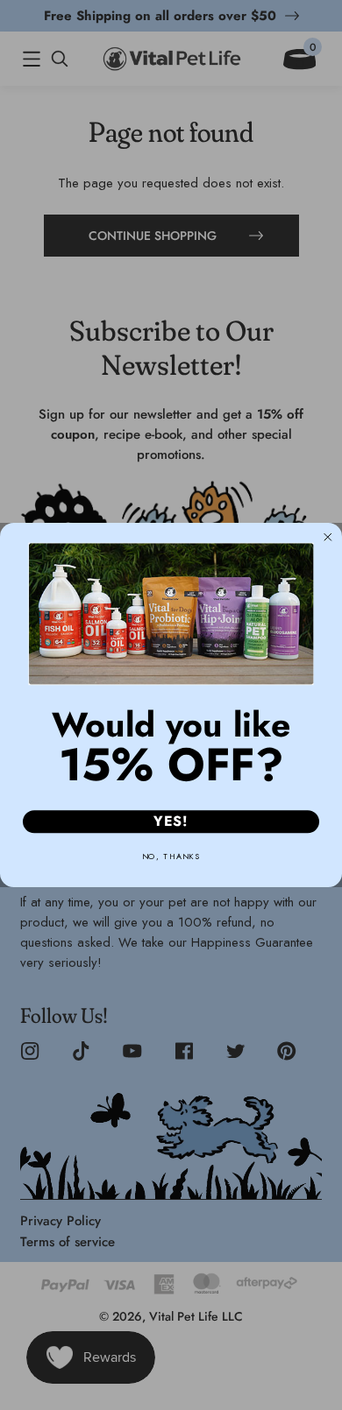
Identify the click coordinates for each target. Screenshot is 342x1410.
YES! (171, 822)
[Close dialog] (328, 537)
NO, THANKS (171, 856)
